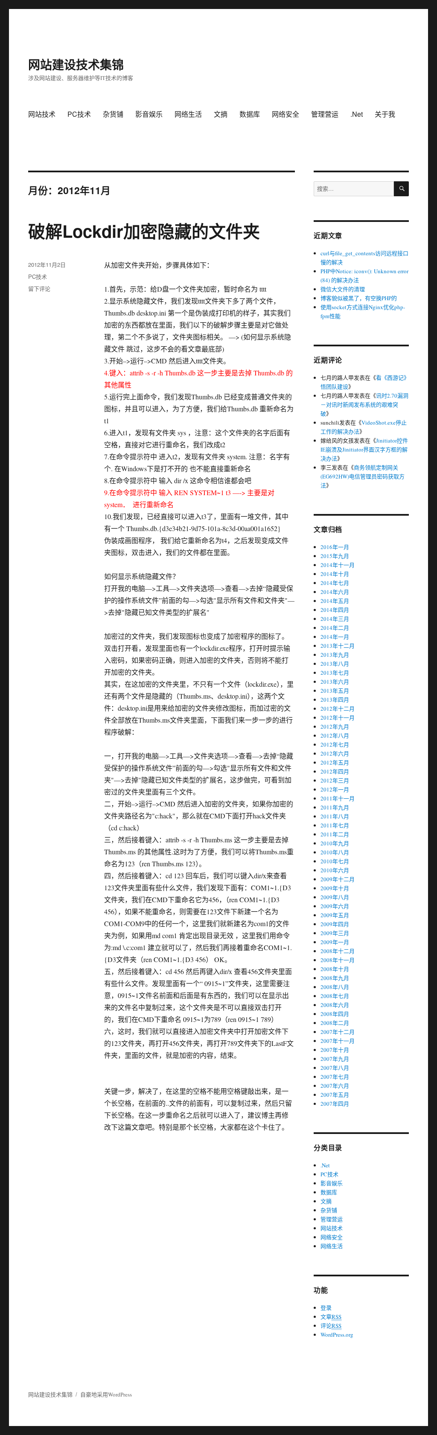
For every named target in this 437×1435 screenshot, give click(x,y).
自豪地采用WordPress (106, 1394)
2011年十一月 (337, 798)
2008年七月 (334, 996)
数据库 (249, 114)
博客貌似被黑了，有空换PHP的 (358, 298)
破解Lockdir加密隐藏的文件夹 (144, 230)
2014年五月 (334, 601)
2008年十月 (334, 969)
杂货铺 (113, 114)
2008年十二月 (337, 951)
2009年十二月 (337, 879)
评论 (330, 1325)
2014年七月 (334, 583)
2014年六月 (334, 592)
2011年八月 (334, 816)
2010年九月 (334, 843)
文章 (330, 1316)
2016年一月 (334, 547)
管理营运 (324, 114)
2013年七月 (334, 672)
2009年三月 (334, 933)
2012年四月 (334, 771)
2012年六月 (334, 753)
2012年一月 (334, 789)
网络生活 (188, 114)
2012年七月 (334, 744)
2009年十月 (334, 888)
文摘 (220, 114)
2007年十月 (334, 1050)
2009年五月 (334, 915)
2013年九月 (334, 654)
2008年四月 (334, 1014)
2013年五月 (334, 690)
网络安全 (285, 114)
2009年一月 (334, 942)
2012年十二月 (337, 708)
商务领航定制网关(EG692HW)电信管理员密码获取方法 (362, 476)
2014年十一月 (337, 565)
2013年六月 (334, 681)
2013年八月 (334, 663)
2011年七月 (334, 825)
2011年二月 (334, 834)
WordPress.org (336, 1334)
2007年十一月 (337, 1041)
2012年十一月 (337, 717)
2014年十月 (334, 574)
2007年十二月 (337, 1032)
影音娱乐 (149, 114)
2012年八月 (334, 735)
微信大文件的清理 (342, 289)
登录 (326, 1307)
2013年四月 (334, 699)
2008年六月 (334, 1005)
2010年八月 (334, 852)
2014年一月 (334, 637)
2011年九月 (334, 807)
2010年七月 (334, 861)
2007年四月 (334, 1103)
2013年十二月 (337, 646)
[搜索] (401, 188)
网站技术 (41, 114)
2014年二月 (334, 628)
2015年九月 (334, 556)
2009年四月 (334, 924)
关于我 (385, 114)
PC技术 (79, 114)
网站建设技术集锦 (76, 64)
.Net (356, 114)
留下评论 (39, 288)
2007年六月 (334, 1086)
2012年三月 (334, 780)
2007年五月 (334, 1094)
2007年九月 (334, 1059)
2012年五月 (334, 762)
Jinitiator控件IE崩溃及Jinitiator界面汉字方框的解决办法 (364, 449)
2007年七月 (334, 1077)
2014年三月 (334, 619)
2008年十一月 (337, 960)
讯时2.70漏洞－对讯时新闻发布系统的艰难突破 (364, 404)
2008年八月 (334, 987)
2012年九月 (334, 726)
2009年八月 (334, 897)
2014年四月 (334, 610)
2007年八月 (334, 1068)
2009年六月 (334, 906)
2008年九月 (334, 978)
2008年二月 (334, 1023)
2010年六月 (334, 870)
